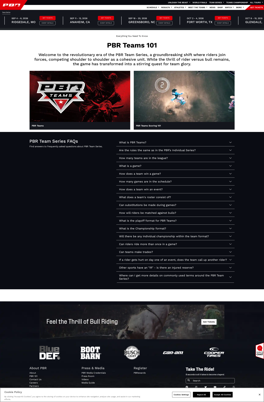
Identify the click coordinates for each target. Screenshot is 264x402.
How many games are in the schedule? (145, 181)
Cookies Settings (181, 395)
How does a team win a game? (140, 173)
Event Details (47, 23)
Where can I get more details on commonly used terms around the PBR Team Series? (171, 277)
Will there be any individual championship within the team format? (164, 236)
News (212, 7)
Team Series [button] (215, 2)
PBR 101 (33, 376)
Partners (34, 386)
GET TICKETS (256, 7)
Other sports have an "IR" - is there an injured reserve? (156, 267)
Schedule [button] (152, 7)
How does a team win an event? (141, 189)
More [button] (239, 7)
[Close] (260, 395)
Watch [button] (228, 7)
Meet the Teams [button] (197, 7)
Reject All (201, 395)
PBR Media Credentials (94, 373)
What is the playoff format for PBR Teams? (148, 220)
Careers (33, 382)
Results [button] (165, 7)
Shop (220, 7)
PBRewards (140, 373)
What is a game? (130, 166)
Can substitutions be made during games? (147, 205)
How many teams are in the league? (143, 158)
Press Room (88, 376)
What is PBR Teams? (132, 142)
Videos (85, 379)
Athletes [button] (179, 7)
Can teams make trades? (136, 252)
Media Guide (88, 382)
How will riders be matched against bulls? (147, 212)
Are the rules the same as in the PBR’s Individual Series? (157, 150)
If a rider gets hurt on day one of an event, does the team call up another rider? (173, 259)
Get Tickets (48, 18)
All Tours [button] (255, 2)
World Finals (200, 2)
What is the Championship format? (142, 228)
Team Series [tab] (6, 12)
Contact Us (35, 379)
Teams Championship (237, 2)
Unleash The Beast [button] (178, 2)
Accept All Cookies (222, 395)
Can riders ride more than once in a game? (148, 244)
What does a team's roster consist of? (145, 197)
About (32, 373)
